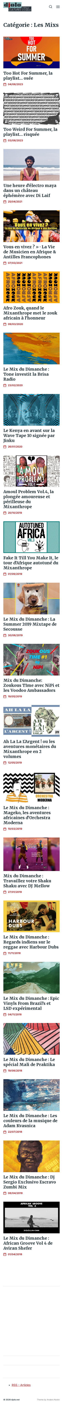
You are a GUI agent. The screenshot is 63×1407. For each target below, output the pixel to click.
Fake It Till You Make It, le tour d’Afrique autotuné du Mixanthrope (30, 562)
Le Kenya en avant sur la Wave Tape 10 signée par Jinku (29, 435)
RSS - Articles (21, 1385)
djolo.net (15, 1399)
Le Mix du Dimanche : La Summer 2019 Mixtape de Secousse (30, 624)
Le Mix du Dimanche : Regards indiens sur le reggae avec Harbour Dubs (31, 942)
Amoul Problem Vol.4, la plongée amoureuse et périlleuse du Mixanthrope (28, 499)
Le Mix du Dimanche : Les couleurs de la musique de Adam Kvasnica (30, 1120)
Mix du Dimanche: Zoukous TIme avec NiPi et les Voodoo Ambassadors (31, 685)
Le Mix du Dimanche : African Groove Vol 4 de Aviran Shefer (28, 1243)
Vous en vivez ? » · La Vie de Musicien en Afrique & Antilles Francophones (29, 252)
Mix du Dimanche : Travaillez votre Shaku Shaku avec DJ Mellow (27, 880)
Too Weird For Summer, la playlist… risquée (30, 132)
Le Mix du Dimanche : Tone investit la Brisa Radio (26, 374)
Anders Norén (53, 1399)
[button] (50, 6)
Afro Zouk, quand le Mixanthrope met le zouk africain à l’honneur (30, 313)
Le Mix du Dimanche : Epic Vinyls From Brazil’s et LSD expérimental (31, 1003)
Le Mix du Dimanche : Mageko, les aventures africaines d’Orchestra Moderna (27, 815)
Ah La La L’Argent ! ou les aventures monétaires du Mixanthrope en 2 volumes (29, 749)
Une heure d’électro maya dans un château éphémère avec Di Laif (29, 190)
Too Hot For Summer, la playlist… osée (28, 76)
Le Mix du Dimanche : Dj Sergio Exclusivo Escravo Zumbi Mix (29, 1182)
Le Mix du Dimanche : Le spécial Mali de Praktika (29, 1062)
